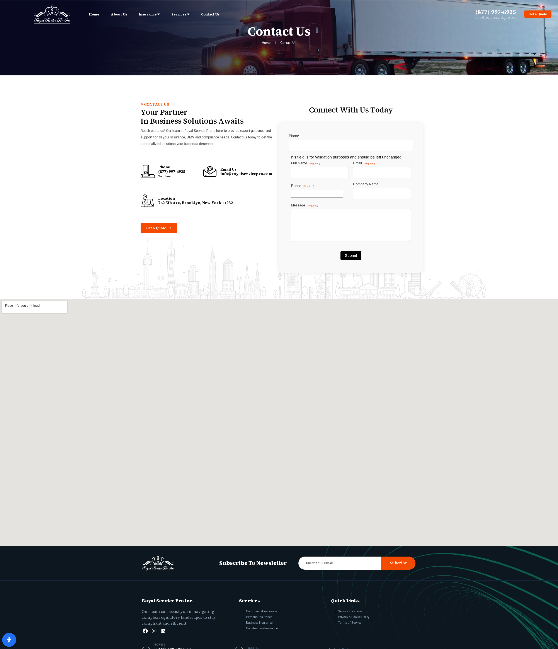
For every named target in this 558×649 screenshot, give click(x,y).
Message (304, 205)
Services (178, 14)
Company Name (365, 184)
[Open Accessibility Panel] (9, 640)
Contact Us (210, 14)
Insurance (148, 14)
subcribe (398, 563)
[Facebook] (145, 630)
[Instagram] (154, 630)
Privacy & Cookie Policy (353, 617)
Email (364, 163)
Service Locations (350, 611)
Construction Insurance (262, 628)
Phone (294, 136)
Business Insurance (259, 622)
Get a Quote (538, 14)
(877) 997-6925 (495, 12)
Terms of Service (350, 622)
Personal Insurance (259, 617)
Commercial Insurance (261, 611)
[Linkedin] (163, 630)
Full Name (305, 163)
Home (94, 14)
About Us (119, 14)
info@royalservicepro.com (496, 17)
